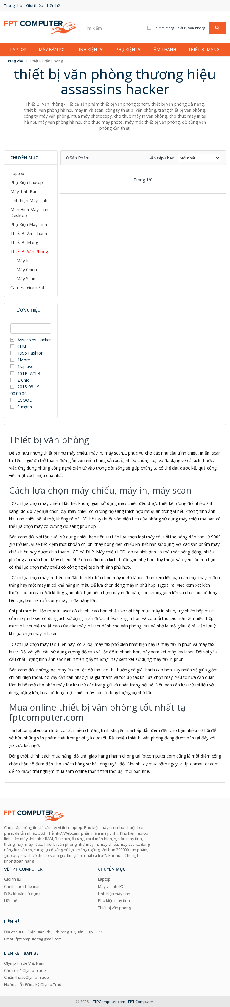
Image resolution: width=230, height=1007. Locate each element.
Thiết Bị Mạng (24, 242)
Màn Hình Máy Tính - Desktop (30, 212)
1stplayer (26, 366)
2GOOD (25, 400)
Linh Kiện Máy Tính (28, 200)
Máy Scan (25, 278)
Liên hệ (53, 5)
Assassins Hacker (34, 340)
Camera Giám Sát (27, 287)
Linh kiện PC (90, 49)
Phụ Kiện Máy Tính (28, 224)
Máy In (23, 260)
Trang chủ (13, 5)
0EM (21, 346)
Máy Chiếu (26, 269)
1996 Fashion (30, 353)
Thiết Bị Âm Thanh (28, 233)
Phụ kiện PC (129, 49)
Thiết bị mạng (204, 49)
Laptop (18, 49)
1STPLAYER (29, 373)
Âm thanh (165, 49)
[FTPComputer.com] (40, 26)
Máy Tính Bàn (23, 191)
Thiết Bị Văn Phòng (29, 251)
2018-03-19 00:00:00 (25, 390)
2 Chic (23, 380)
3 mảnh (24, 407)
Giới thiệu (34, 5)
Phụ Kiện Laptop (26, 182)
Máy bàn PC (51, 49)
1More (23, 360)
